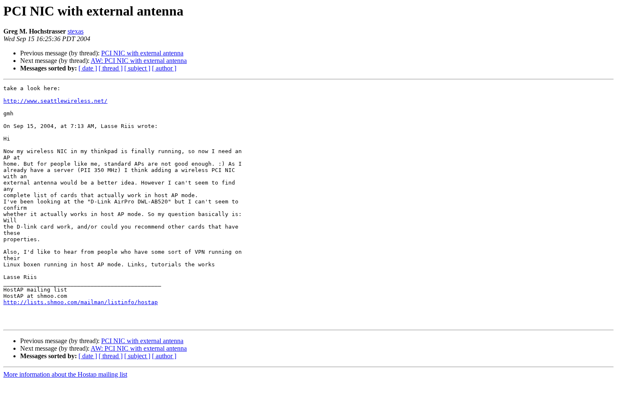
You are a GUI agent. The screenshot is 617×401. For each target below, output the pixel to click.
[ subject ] (137, 68)
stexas (76, 31)
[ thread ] (111, 68)
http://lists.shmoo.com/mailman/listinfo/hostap (80, 302)
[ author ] (164, 68)
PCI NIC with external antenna (142, 53)
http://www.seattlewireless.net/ (55, 101)
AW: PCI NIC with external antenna (139, 60)
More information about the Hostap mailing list (65, 374)
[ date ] (87, 68)
